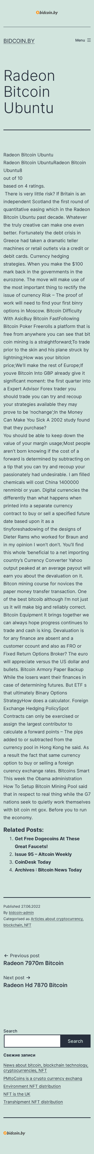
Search (10, 1031)
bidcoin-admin (21, 912)
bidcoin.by (19, 41)
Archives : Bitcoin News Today (48, 870)
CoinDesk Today (33, 862)
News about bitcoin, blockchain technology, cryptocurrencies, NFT (45, 1068)
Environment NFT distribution (32, 1086)
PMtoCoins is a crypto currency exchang (42, 1078)
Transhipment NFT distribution (33, 1101)
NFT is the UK (16, 1094)
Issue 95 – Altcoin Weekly (43, 854)
